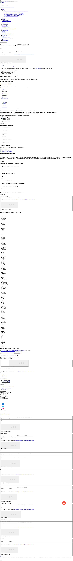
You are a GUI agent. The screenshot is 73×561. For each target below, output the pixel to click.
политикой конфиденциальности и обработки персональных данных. (25, 199)
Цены (3, 17)
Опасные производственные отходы (7, 388)
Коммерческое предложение (10, 7)
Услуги (3, 9)
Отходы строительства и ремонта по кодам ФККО (11, 16)
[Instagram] (3, 409)
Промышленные (4, 29)
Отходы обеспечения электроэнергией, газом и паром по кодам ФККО (14, 14)
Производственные (5, 30)
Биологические (4, 38)
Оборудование (4, 33)
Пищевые (3, 31)
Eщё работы (2, 161)
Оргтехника (3, 32)
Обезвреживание (4, 375)
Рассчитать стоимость (28, 350)
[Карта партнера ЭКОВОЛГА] (4, 151)
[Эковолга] (2, 2)
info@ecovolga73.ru (3, 7)
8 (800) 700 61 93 (2, 42)
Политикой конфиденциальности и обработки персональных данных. (24, 421)
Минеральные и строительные (6, 39)
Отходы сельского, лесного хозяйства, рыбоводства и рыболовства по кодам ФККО (16, 11)
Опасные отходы (4, 25)
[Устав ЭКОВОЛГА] (3, 149)
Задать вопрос (6, 1)
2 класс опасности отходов (6, 380)
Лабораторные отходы (5, 389)
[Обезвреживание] (5, 98)
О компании (4, 18)
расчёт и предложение (7, 62)
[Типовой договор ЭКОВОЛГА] (5, 150)
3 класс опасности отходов (6, 381)
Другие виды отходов (5, 40)
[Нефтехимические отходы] (4, 351)
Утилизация (3, 376)
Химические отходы (5, 24)
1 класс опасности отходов (6, 379)
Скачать (8, 149)
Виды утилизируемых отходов (6, 21)
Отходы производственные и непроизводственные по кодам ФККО (13, 13)
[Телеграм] (3, 407)
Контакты (3, 23)
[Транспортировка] (5, 93)
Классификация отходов (5, 20)
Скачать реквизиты (3, 482)
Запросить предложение (4, 517)
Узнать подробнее (4, 97)
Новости (3, 22)
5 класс (3, 36)
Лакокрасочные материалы (6, 37)
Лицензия (3, 19)
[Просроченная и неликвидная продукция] (6, 350)
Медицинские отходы (5, 26)
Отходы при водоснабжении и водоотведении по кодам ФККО (13, 15)
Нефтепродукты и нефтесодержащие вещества (8, 28)
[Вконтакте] (3, 404)
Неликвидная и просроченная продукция (8, 34)
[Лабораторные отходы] (4, 353)
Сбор (3, 374)
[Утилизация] (4, 103)
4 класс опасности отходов (6, 382)
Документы (2, 1)
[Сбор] (3, 89)
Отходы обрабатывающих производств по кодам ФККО (12, 12)
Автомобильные (4, 35)
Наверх (1, 556)
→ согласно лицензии (38, 68)
